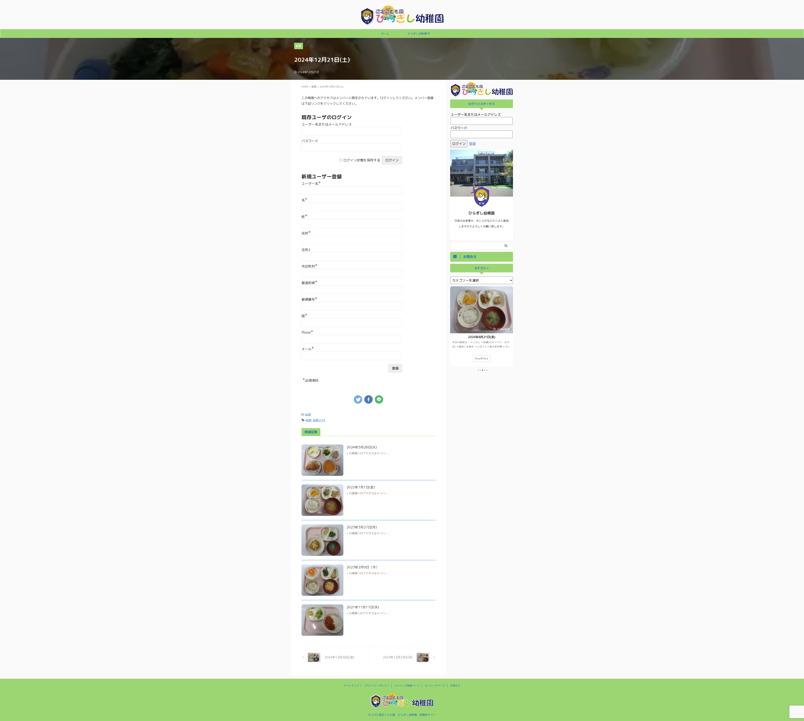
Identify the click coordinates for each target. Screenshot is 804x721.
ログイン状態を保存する (361, 160)
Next (509, 329)
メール (308, 349)
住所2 (306, 249)
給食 (308, 414)
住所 (306, 233)
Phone (307, 332)
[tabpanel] (481, 326)
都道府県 (309, 283)
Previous (454, 329)
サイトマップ (351, 685)
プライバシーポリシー (376, 685)
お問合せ (455, 685)
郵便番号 (309, 299)
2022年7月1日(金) (361, 487)
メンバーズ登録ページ (407, 685)
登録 (472, 143)
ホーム (385, 33)
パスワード (310, 141)
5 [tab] (487, 370)
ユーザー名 (311, 183)
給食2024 (319, 420)
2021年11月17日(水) (363, 607)
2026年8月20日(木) (481, 337)
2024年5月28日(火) (362, 447)
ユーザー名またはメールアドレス (327, 124)
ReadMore (481, 358)
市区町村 (309, 266)
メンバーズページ (435, 685)
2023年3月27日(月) (362, 527)
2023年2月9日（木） (363, 567)
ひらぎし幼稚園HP (419, 33)
